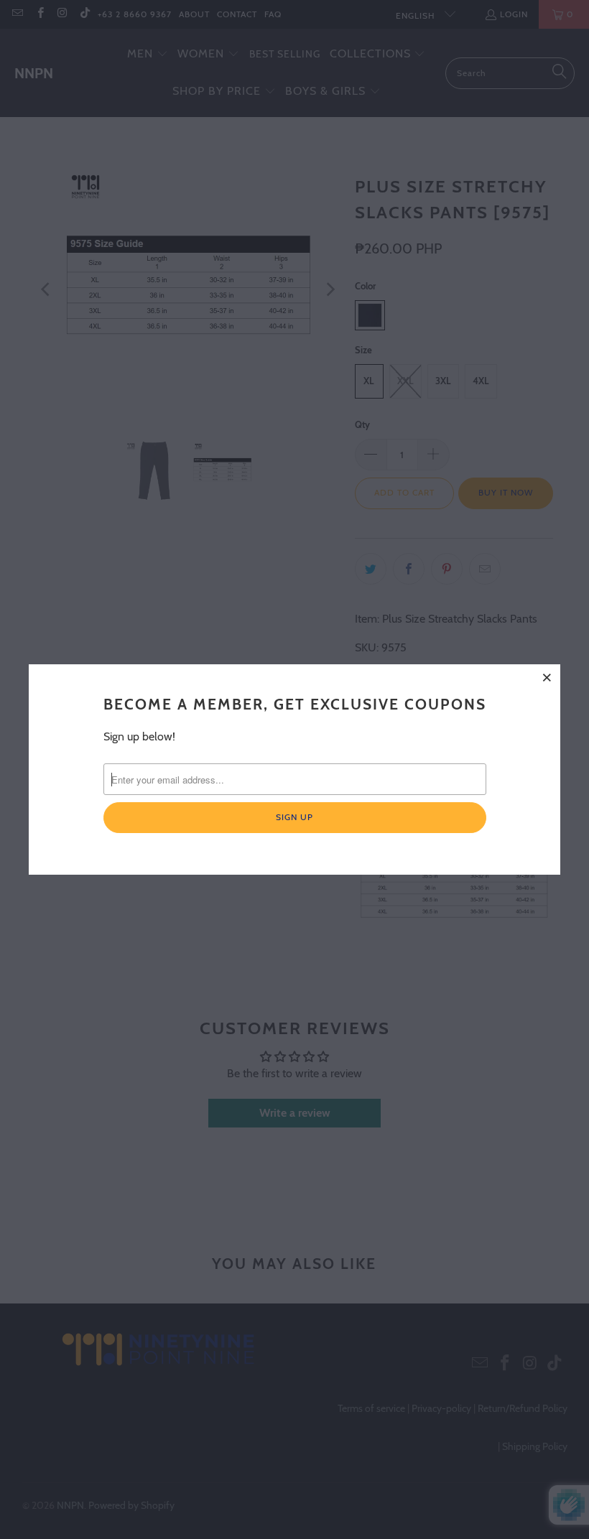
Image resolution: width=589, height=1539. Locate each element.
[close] (547, 677)
